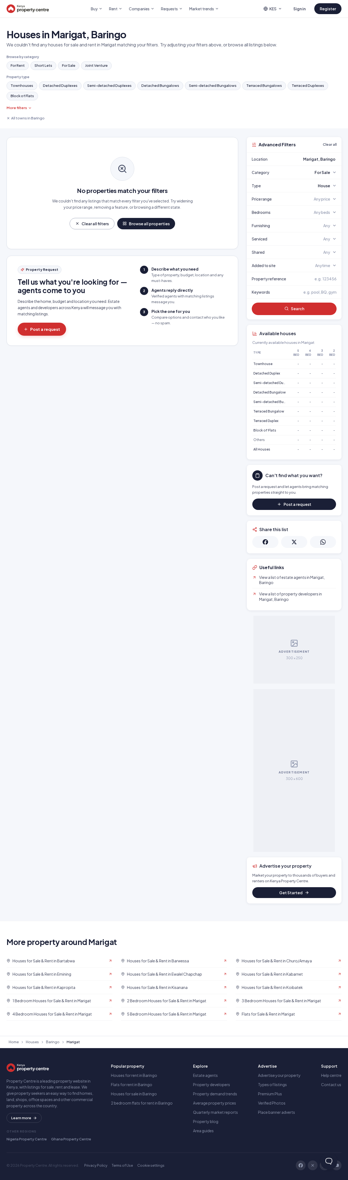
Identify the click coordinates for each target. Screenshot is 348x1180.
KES (272, 8)
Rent (113, 8)
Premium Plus (270, 1093)
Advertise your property (279, 1075)
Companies (139, 8)
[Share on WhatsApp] (323, 542)
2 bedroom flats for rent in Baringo (142, 1102)
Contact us (331, 1084)
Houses (32, 1042)
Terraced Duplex (265, 421)
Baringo (53, 1042)
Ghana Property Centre (71, 1139)
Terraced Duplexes (308, 85)
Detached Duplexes (60, 85)
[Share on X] (294, 542)
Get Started (291, 892)
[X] (313, 1165)
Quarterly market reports (215, 1112)
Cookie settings (150, 1165)
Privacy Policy (95, 1165)
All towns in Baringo (28, 118)
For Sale (68, 65)
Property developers (211, 1084)
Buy (94, 8)
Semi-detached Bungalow (274, 402)
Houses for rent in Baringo (134, 1075)
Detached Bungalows (160, 85)
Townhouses (22, 85)
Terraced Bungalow (268, 411)
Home (14, 1042)
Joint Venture (96, 65)
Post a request (45, 329)
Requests (169, 8)
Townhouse (262, 364)
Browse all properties (149, 223)
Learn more (21, 1118)
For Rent (18, 65)
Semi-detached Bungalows (213, 85)
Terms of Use (122, 1165)
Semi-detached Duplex (271, 383)
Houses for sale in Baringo (134, 1093)
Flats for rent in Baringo (131, 1084)
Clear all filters (95, 223)
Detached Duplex (266, 373)
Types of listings (272, 1084)
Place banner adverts (276, 1112)
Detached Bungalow (269, 392)
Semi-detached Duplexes (109, 85)
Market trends (201, 8)
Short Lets (43, 65)
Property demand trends (215, 1093)
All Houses (261, 449)
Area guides (203, 1130)
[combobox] (307, 159)
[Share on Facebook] (265, 542)
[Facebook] (301, 1165)
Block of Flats (22, 96)
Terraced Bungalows (264, 85)
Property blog (205, 1121)
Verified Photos (271, 1102)
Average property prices (214, 1102)
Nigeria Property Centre (27, 1139)
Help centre (331, 1075)
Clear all (330, 144)
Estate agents (205, 1075)
